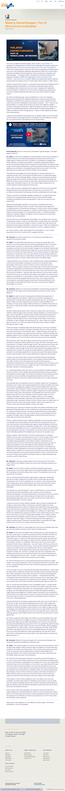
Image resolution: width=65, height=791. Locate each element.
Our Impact (46, 753)
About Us (7, 753)
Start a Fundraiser (9, 766)
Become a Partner (9, 771)
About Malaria (27, 753)
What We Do (8, 756)
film (20, 119)
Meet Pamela (46, 756)
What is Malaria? (28, 754)
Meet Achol (45, 754)
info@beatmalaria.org (40, 784)
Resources (61, 1)
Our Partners (8, 760)
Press (46, 1)
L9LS (46, 103)
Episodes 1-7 (47, 63)
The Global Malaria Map (29, 756)
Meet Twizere (46, 760)
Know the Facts (27, 758)
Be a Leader (8, 769)
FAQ (55, 1)
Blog (51, 1)
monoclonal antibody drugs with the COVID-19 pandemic (36, 67)
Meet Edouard (46, 758)
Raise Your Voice (9, 768)
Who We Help (8, 758)
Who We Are (8, 754)
